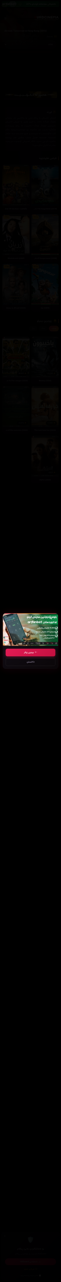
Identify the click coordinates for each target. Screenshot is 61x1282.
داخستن (30, 662)
